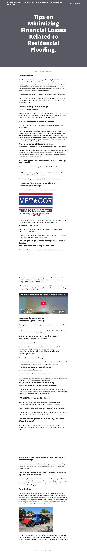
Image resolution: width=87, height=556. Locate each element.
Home (71, 3)
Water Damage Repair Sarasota (42, 125)
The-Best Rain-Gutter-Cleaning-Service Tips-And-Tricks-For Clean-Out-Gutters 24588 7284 (34, 3)
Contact (77, 3)
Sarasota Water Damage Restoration (30, 154)
